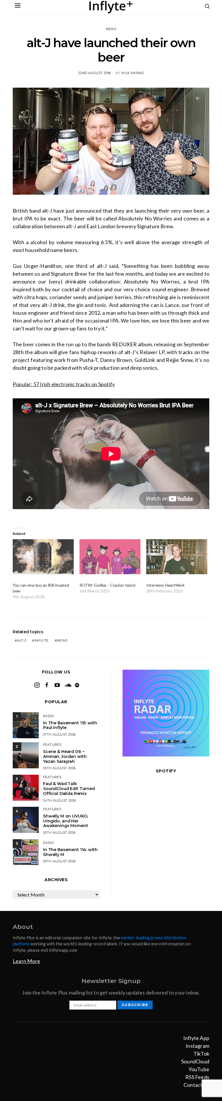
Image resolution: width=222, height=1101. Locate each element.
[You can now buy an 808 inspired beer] (43, 556)
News (111, 29)
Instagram (197, 1046)
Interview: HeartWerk (165, 585)
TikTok (201, 1053)
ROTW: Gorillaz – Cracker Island (107, 585)
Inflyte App (196, 1038)
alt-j (21, 640)
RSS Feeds (197, 1077)
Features (52, 745)
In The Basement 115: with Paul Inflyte (70, 725)
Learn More (26, 961)
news (62, 640)
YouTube (198, 1069)
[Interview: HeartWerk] (176, 556)
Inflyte (42, 640)
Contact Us (196, 1085)
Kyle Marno (132, 73)
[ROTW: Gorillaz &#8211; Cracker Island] (109, 556)
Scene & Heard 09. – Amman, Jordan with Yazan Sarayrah (64, 756)
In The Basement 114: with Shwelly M (70, 852)
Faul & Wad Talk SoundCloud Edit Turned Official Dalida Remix (69, 788)
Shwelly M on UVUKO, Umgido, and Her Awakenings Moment (65, 820)
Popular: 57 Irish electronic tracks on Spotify (64, 384)
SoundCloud (195, 1061)
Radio (48, 716)
